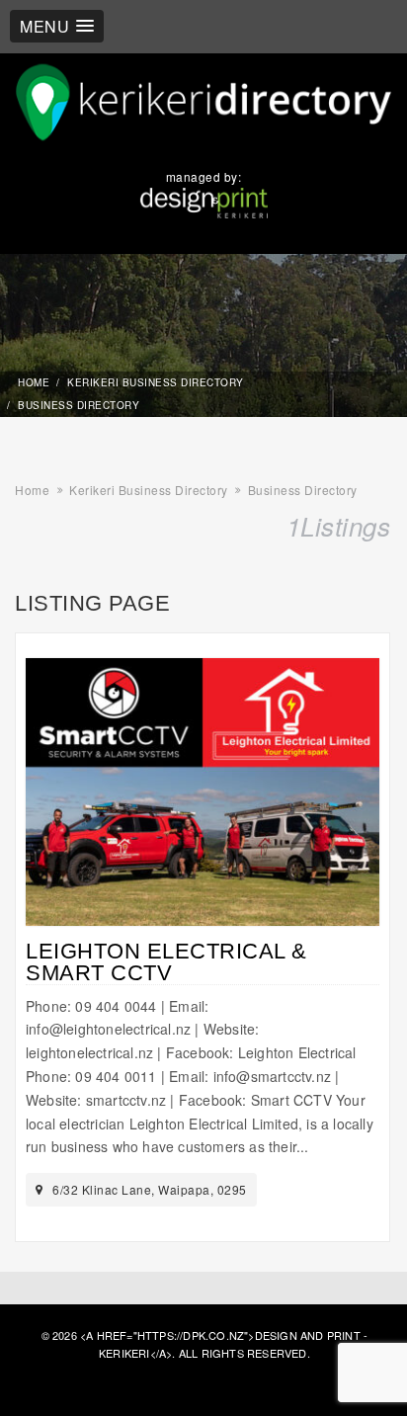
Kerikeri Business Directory (155, 382)
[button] (57, 26)
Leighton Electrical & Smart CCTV (166, 962)
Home (33, 382)
